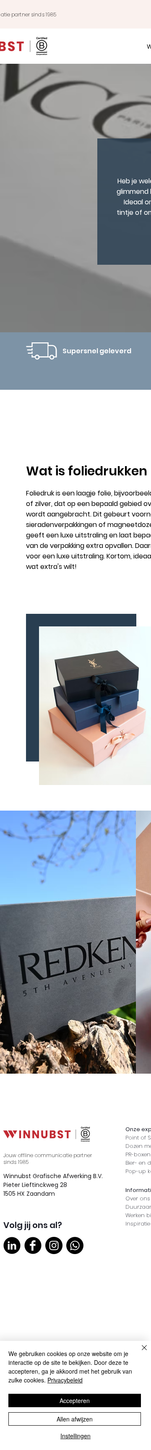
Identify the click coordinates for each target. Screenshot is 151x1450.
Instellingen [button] (75, 1436)
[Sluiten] (139, 1353)
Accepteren (75, 1400)
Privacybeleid (65, 1380)
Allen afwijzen (75, 1419)
